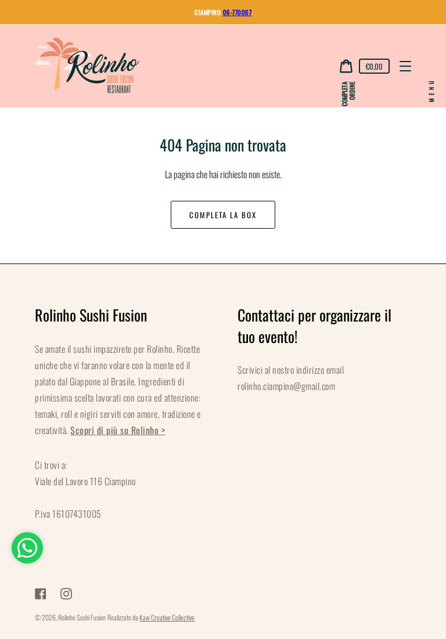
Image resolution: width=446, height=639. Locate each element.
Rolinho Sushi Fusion (82, 617)
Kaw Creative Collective (167, 617)
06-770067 (237, 12)
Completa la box (222, 215)
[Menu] (405, 66)
